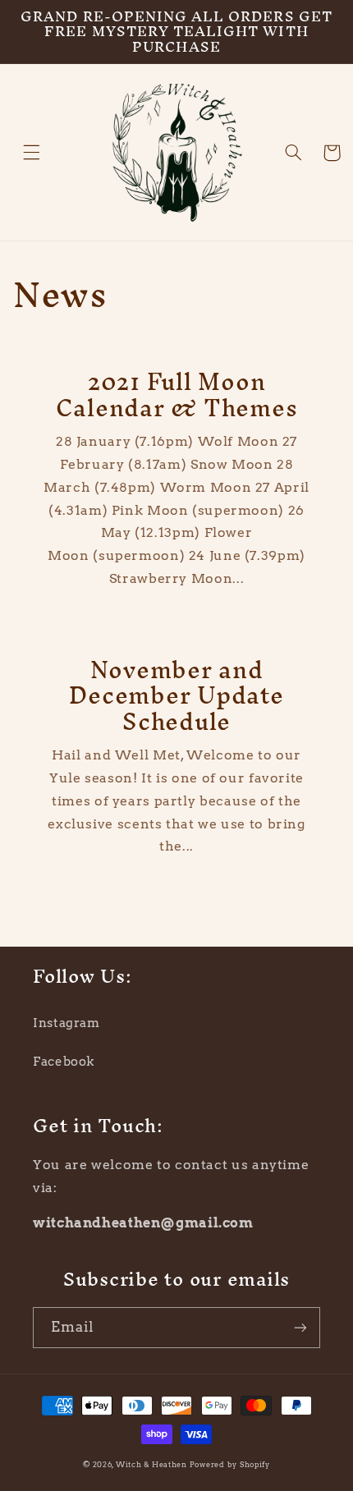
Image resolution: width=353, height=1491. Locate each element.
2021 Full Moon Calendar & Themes (177, 394)
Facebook (63, 1061)
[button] (32, 153)
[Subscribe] (300, 1327)
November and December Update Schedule (176, 695)
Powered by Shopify (230, 1465)
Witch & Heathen (151, 1465)
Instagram (66, 1023)
